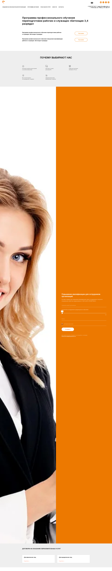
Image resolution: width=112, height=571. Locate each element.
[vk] (103, 2)
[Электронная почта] (101, 2)
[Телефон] (106, 2)
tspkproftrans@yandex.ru (103, 6)
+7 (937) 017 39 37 (92, 6)
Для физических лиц (30, 557)
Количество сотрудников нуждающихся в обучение (75, 309)
